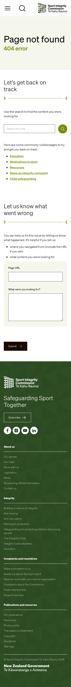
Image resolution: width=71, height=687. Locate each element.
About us (9, 446)
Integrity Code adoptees (18, 543)
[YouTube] (25, 430)
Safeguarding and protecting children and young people (32, 531)
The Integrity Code (15, 538)
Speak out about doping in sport (22, 574)
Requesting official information (21, 483)
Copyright (9, 636)
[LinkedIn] (34, 430)
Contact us (10, 488)
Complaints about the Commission (24, 584)
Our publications (13, 615)
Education (17, 156)
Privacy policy (12, 625)
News (7, 477)
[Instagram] (16, 430)
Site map (9, 646)
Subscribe (14, 417)
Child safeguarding (23, 179)
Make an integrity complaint (29, 173)
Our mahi (9, 462)
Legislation (10, 472)
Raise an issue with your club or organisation (29, 579)
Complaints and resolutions (20, 558)
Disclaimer (10, 641)
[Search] (62, 128)
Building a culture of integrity (20, 508)
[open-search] (22, 8)
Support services (14, 595)
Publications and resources (20, 605)
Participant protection (16, 524)
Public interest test (15, 589)
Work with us (11, 467)
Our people (10, 456)
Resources (17, 167)
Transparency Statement (18, 630)
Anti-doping (11, 513)
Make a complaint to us (17, 568)
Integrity (9, 498)
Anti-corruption (13, 518)
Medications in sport (23, 162)
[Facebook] (7, 430)
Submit (12, 346)
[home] (52, 8)
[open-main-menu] (7, 8)
